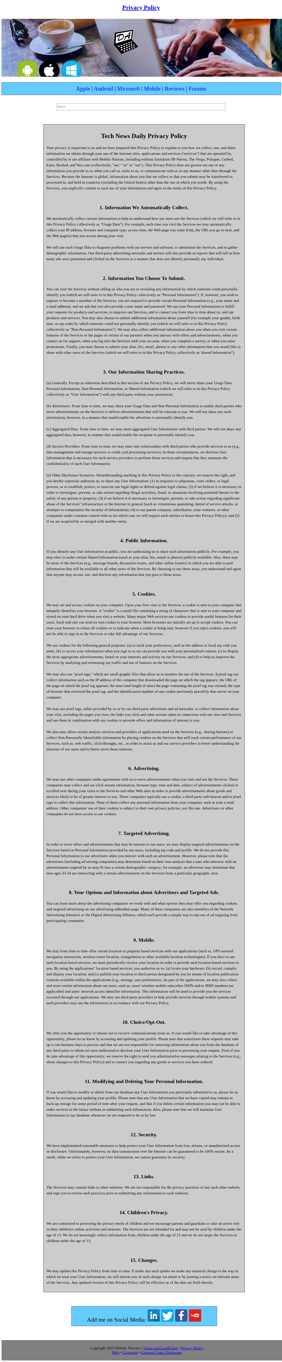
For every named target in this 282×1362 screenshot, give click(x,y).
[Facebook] (182, 1319)
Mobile (152, 88)
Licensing (130, 1352)
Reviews (175, 88)
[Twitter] (168, 1319)
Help (115, 1352)
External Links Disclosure (161, 1352)
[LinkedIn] (154, 1319)
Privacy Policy (141, 7)
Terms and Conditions (160, 1348)
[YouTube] (195, 1319)
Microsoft (128, 88)
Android (103, 88)
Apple (83, 88)
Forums (197, 88)
